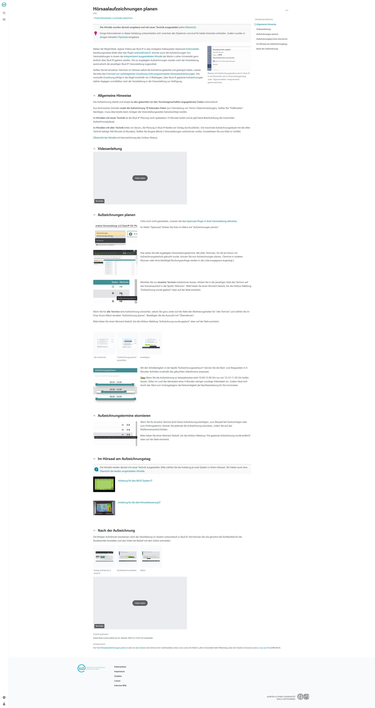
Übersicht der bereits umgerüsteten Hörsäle (122, 471)
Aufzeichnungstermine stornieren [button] (124, 416)
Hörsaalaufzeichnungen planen (113, 648)
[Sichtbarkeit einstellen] (128, 556)
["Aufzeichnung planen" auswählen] (128, 343)
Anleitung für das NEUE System (134, 480)
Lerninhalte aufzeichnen (123, 18)
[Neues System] (104, 484)
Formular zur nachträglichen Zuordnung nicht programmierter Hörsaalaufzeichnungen (150, 73)
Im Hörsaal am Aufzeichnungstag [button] (124, 459)
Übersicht (190, 27)
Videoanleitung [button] (110, 149)
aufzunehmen (141, 52)
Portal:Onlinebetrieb (103, 18)
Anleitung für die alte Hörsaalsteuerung (138, 502)
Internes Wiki (120, 685)
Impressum (119, 671)
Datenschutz (120, 667)
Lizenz (117, 681)
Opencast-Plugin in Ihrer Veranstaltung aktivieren (212, 221)
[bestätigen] (151, 343)
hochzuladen (192, 49)
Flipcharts (123, 37)
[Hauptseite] (4, 5)
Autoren (142, 648)
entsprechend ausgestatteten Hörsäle (143, 56)
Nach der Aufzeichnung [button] (116, 530)
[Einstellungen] (4, 697)
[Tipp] (95, 33)
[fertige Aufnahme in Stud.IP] (104, 556)
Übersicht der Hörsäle (105, 137)
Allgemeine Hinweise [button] (114, 96)
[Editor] (151, 556)
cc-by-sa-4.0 (263, 648)
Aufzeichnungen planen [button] (116, 215)
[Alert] (96, 469)
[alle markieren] (104, 343)
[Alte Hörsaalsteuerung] (104, 507)
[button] (140, 178)
